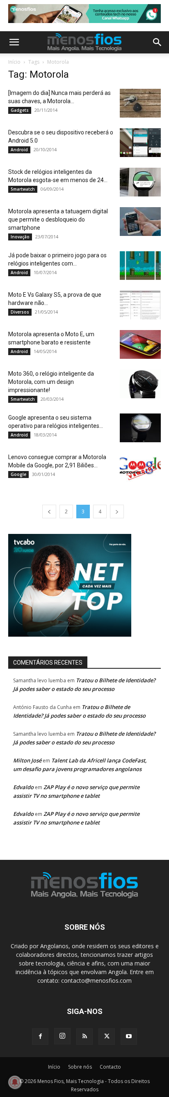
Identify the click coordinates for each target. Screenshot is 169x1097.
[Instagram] (62, 1036)
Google (18, 474)
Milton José (27, 760)
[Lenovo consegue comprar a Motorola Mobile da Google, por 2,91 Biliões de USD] (140, 467)
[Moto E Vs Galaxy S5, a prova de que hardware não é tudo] (140, 305)
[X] (106, 1036)
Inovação (20, 237)
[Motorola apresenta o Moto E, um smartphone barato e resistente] (140, 344)
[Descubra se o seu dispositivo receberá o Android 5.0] (140, 142)
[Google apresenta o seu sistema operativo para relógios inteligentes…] (140, 427)
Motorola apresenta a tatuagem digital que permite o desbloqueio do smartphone (58, 219)
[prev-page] (49, 511)
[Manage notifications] (14, 1082)
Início (14, 61)
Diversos (20, 312)
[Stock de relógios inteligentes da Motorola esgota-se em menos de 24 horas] (140, 182)
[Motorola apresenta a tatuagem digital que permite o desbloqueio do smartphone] (140, 221)
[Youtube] (129, 1036)
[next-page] (117, 511)
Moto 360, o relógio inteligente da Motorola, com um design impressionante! (51, 381)
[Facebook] (40, 1036)
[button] (14, 42)
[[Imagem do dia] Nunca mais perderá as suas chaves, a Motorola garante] (140, 103)
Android (19, 149)
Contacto (110, 1066)
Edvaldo (23, 787)
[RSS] (84, 1036)
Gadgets (20, 110)
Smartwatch (23, 189)
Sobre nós (80, 1066)
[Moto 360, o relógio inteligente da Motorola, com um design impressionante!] (140, 384)
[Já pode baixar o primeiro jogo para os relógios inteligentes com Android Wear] (140, 265)
